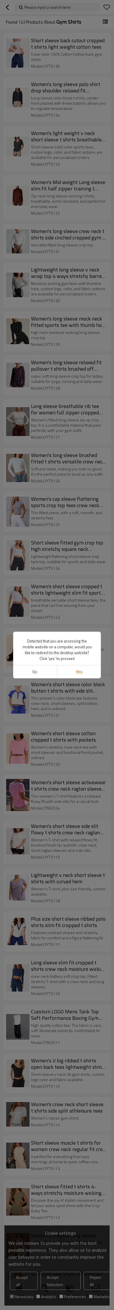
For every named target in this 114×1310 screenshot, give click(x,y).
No (34, 671)
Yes (79, 671)
